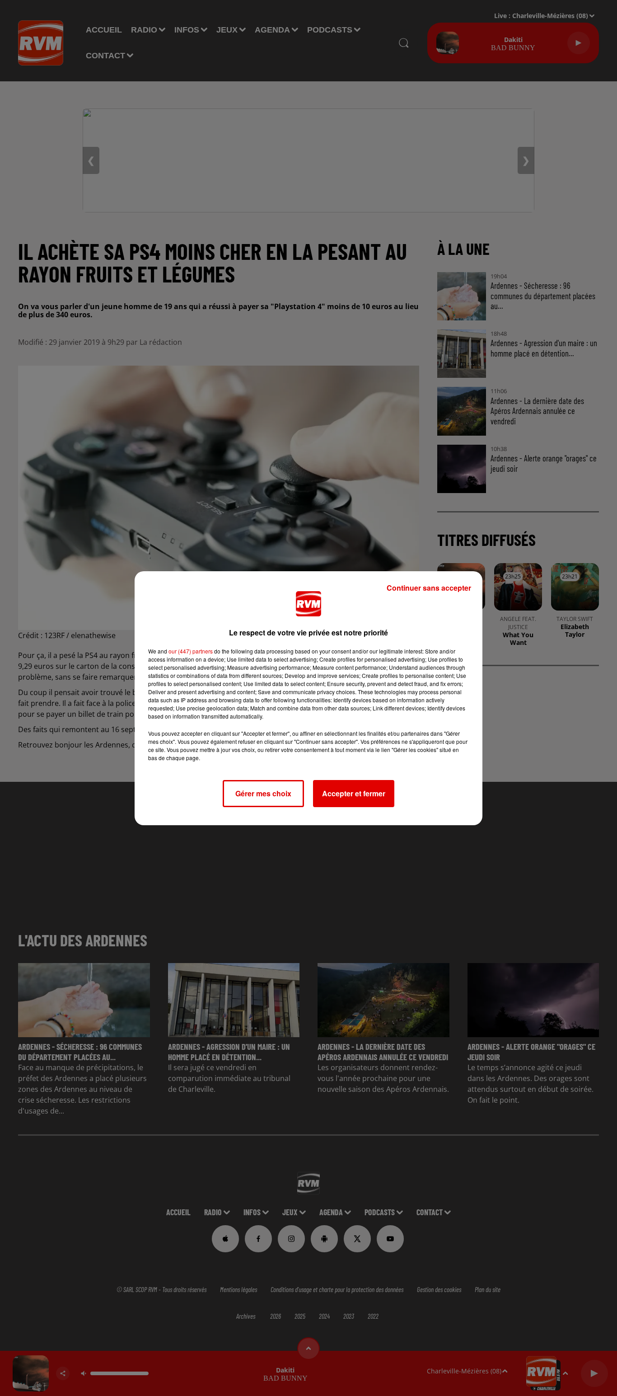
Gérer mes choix (263, 793)
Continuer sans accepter (429, 588)
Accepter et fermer (353, 793)
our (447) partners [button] (190, 651)
